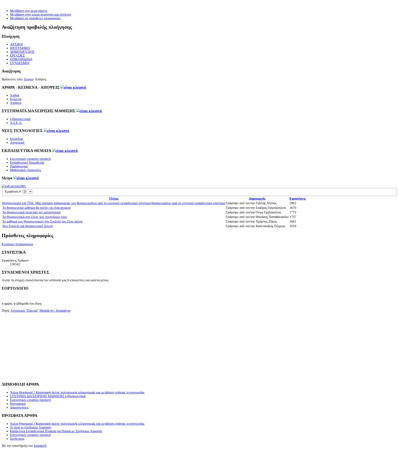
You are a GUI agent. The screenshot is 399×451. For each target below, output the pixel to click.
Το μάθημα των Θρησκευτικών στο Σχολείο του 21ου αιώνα (42, 221)
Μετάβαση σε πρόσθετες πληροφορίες (35, 18)
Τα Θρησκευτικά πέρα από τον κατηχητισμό (31, 212)
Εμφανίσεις (297, 198)
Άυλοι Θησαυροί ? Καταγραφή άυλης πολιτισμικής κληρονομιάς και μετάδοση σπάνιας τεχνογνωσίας (77, 392)
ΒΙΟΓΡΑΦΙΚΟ (20, 48)
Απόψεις (15, 103)
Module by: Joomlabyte (54, 310)
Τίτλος (113, 198)
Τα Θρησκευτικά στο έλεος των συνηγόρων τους (34, 217)
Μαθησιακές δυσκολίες (25, 170)
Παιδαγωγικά (19, 166)
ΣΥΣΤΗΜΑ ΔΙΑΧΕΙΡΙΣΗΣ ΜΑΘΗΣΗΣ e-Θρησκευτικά (47, 396)
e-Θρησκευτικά (20, 119)
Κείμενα (15, 99)
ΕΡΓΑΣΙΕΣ (17, 55)
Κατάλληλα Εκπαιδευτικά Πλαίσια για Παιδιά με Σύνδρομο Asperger (56, 431)
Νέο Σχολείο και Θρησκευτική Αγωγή (27, 226)
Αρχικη (28, 79)
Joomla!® (40, 445)
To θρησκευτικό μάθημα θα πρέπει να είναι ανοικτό (36, 207)
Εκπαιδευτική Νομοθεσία (27, 162)
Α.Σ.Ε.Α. (16, 123)
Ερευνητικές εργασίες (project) (30, 159)
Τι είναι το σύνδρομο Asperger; (31, 427)
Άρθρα (14, 95)
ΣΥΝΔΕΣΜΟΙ (19, 63)
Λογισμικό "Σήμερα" (24, 310)
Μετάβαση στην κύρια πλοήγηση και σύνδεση (40, 14)
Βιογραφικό (18, 403)
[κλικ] (73, 87)
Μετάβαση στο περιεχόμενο (28, 10)
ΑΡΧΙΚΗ (16, 44)
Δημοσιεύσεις (19, 407)
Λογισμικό (17, 142)
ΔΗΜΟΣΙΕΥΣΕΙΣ (22, 52)
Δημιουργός (257, 198)
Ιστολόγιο (16, 139)
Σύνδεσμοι (17, 438)
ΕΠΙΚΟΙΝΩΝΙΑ (21, 59)
